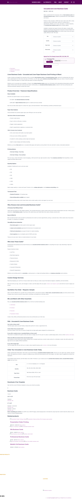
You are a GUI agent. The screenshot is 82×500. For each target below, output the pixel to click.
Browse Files (49, 61)
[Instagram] (2, 496)
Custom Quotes (3, 480)
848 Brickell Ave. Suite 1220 (49, 482)
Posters (44, 466)
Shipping (52, 497)
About (1, 484)
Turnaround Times (4, 483)
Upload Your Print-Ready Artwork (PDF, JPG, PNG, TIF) (56, 56)
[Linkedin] (3, 496)
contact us (45, 345)
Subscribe (2, 490)
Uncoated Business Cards (5, 468)
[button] (41, 2)
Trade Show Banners (47, 469)
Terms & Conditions (67, 497)
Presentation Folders (14, 313)
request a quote (56, 283)
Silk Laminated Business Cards (6, 464)
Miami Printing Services (5, 481)
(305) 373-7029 (48, 487)
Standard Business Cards (5, 461)
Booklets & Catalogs (47, 457)
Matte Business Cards (4, 458)
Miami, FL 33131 (46, 484)
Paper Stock (47, 45)
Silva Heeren (29, 497)
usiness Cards (4, 467)
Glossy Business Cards (5, 460)
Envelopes (12, 307)
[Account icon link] (71, 2)
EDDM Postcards (46, 461)
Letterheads (12, 304)
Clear (53, 51)
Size (47, 36)
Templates (2, 491)
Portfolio (2, 488)
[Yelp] (4, 496)
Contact (1, 487)
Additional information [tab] (15, 69)
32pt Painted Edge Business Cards (7, 470)
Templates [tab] (12, 71)
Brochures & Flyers (47, 458)
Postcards (12, 310)
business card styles (69, 334)
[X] (1, 496)
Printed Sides (47, 49)
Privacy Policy (60, 497)
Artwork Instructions (4, 478)
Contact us (49, 283)
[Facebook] (0, 496)
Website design (22, 497)
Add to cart (47, 66)
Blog (1, 485)
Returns (55, 497)
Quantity (47, 40)
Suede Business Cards (4, 465)
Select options (22, 425)
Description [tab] (12, 68)
